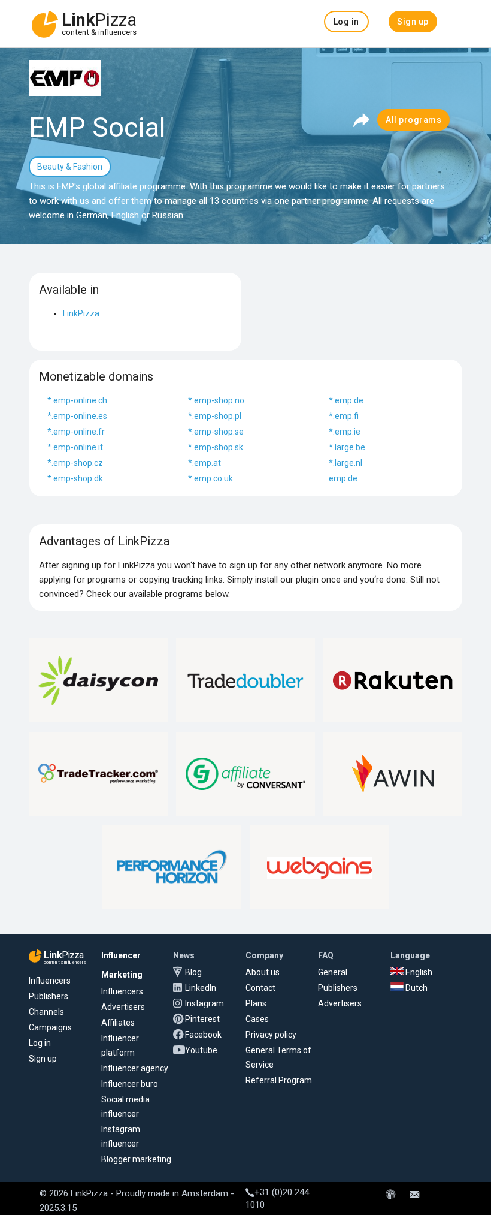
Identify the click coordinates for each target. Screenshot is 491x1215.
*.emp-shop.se (216, 431)
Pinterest (202, 1019)
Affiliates (118, 1022)
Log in (40, 1043)
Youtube (201, 1050)
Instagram (204, 1003)
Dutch (416, 988)
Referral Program (279, 1080)
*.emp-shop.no (216, 400)
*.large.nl (345, 463)
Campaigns (50, 1027)
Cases (257, 1019)
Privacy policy (271, 1034)
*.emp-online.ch (77, 400)
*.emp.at (204, 463)
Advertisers (123, 1007)
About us (263, 972)
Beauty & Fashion (69, 166)
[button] (346, 21)
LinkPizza (81, 313)
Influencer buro (129, 1084)
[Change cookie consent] (390, 1195)
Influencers (50, 980)
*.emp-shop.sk (215, 447)
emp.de (343, 478)
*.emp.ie (344, 431)
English (418, 972)
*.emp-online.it (75, 447)
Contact (260, 988)
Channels (46, 1012)
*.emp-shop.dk (75, 478)
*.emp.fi (344, 416)
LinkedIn (200, 988)
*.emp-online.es (77, 416)
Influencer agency (134, 1068)
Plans (256, 1003)
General (332, 972)
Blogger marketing (136, 1159)
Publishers (48, 996)
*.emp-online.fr (76, 431)
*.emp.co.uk (210, 478)
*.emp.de (346, 400)
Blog (193, 972)
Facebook (203, 1034)
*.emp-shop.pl (214, 416)
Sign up (43, 1058)
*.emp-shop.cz (75, 463)
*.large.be (347, 447)
